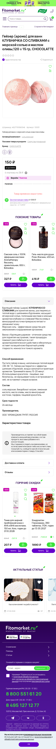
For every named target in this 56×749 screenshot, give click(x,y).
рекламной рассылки (41, 681)
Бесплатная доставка (19, 199)
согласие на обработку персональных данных (30, 680)
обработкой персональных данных (19, 739)
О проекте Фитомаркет (44, 26)
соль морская (27, 137)
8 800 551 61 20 (24, 694)
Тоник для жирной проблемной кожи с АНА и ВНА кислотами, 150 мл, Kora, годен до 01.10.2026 (15, 526)
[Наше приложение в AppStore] (12, 637)
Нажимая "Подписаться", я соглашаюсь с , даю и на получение (31, 678)
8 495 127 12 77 (22, 705)
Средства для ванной (36, 141)
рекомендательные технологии (37, 734)
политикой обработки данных (25, 676)
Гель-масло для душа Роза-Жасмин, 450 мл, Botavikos (43, 257)
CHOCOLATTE (15, 146)
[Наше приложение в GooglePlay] (25, 637)
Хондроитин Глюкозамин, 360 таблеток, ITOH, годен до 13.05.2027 (43, 524)
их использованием (43, 737)
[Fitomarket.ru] (14, 11)
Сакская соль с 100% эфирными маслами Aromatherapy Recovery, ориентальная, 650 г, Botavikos (15, 261)
